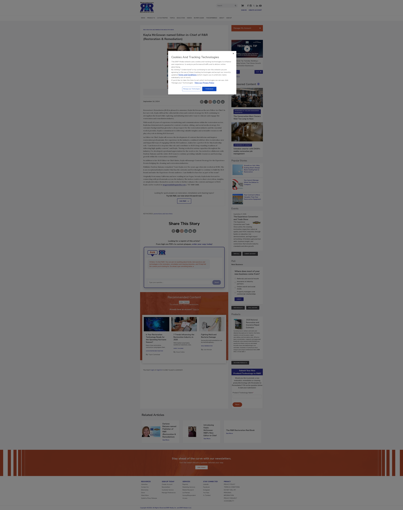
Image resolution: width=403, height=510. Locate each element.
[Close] (233, 53)
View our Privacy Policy (204, 83)
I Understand (209, 89)
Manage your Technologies (191, 89)
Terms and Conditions (187, 75)
